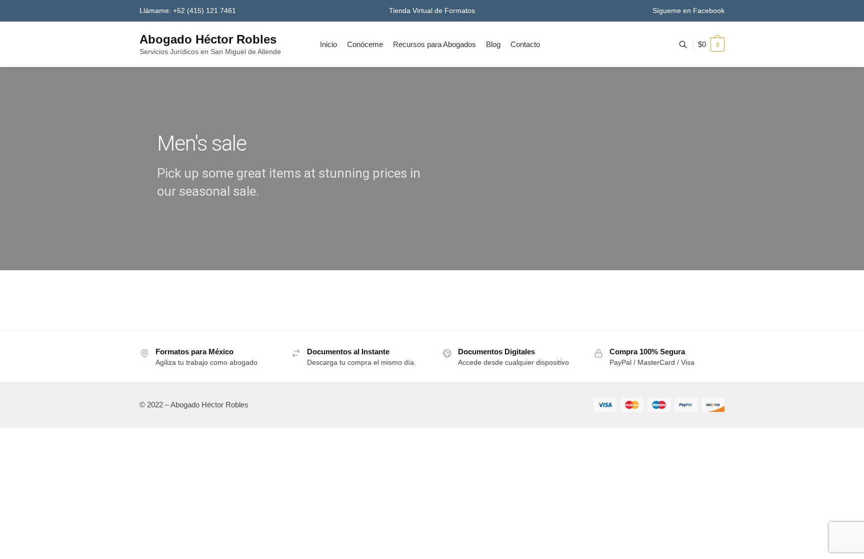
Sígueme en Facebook (688, 11)
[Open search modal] (688, 44)
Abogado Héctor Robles (208, 39)
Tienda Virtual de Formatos (432, 11)
